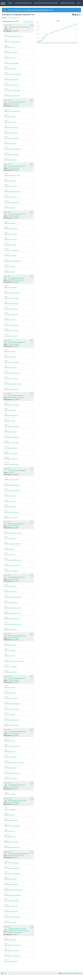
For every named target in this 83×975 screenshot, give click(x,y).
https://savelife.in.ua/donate (35, 10)
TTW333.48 (13, 17)
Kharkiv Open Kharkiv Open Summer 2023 (19, 28)
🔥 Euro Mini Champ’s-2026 (67, 3)
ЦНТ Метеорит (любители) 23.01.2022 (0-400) (16, 343)
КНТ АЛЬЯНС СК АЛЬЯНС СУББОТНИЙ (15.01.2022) (16, 396)
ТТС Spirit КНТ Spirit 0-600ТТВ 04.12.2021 (17, 471)
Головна (9, 3)
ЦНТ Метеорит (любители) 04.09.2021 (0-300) (16, 636)
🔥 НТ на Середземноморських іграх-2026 (45, 3)
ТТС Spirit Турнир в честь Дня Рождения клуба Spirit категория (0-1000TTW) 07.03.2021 (18, 930)
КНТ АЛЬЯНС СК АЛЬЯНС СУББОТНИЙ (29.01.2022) (16, 279)
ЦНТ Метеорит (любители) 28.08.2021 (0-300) (16, 679)
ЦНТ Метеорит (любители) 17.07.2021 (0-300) (16, 732)
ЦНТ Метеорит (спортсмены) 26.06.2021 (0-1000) (17, 801)
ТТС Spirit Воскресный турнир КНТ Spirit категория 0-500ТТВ (18, 854)
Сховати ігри (27, 21)
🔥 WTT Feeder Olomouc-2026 (23, 3)
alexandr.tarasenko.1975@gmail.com (71, 973)
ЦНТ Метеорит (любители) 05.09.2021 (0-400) (16, 578)
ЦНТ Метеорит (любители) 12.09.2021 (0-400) (16, 524)
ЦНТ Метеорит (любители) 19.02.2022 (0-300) (16, 167)
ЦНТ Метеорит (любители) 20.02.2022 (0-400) (16, 103)
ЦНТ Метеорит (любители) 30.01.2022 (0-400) (16, 215)
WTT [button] (78, 3)
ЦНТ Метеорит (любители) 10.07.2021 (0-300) (16, 786)
